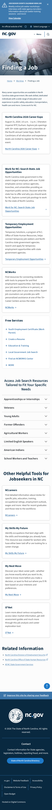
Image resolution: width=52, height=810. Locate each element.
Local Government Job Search (23, 352)
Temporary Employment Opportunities (24, 259)
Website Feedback (21, 780)
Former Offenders (14, 424)
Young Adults (11, 416)
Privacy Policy (36, 787)
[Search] (47, 34)
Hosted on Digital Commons (14, 802)
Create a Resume (16, 339)
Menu (38, 34)
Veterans (9, 408)
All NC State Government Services (19, 664)
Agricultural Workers (16, 433)
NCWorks (9, 307)
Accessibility (37, 780)
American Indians (14, 450)
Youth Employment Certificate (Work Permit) (26, 331)
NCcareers (10, 515)
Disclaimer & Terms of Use (15, 787)
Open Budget (9, 793)
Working (20, 81)
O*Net (8, 632)
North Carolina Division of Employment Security (26, 655)
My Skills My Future (14, 553)
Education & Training (18, 345)
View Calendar (15, 18)
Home (9, 81)
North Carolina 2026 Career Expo (21, 148)
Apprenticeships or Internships (22, 399)
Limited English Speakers (18, 441)
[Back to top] (47, 686)
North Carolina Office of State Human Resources (26, 659)
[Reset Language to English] (31, 26)
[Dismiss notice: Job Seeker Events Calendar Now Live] (47, 4)
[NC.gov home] (16, 34)
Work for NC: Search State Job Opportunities (20, 209)
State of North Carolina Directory (25, 760)
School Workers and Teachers (21, 458)
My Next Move (12, 594)
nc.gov (7, 780)
